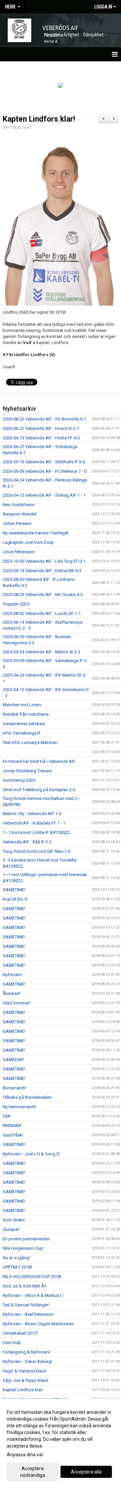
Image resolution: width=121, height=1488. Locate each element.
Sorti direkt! (14, 1219)
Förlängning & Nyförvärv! (26, 1352)
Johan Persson (17, 523)
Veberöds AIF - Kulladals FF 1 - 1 (34, 823)
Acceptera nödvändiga (32, 1472)
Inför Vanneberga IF (22, 733)
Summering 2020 (19, 780)
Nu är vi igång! (16, 1257)
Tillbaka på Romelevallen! (27, 1097)
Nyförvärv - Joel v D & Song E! (31, 1153)
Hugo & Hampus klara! (24, 1370)
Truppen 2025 (16, 604)
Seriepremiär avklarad (24, 723)
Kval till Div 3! (15, 899)
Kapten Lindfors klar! (39, 119)
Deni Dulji (12, 1342)
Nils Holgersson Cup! (23, 1248)
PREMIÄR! (12, 1125)
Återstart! (12, 993)
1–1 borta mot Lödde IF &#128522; (37, 832)
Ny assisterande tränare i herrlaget (36, 532)
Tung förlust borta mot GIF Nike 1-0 (36, 851)
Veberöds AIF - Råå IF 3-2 (27, 841)
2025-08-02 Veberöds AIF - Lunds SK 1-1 (42, 613)
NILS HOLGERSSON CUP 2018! (32, 1276)
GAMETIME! (14, 889)
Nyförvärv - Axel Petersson (28, 1314)
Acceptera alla (86, 1472)
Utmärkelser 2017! (20, 1333)
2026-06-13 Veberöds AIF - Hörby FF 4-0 (41, 437)
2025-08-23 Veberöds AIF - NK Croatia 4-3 (43, 594)
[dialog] (60, 1443)
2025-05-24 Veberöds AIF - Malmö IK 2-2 (41, 651)
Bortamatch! (14, 1087)
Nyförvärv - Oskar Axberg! (27, 1361)
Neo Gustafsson (19, 504)
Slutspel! (11, 1229)
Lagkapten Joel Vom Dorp (28, 542)
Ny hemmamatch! (19, 1106)
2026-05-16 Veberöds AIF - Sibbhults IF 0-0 (44, 461)
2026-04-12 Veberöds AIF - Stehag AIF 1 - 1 (44, 495)
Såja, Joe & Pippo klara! (25, 1380)
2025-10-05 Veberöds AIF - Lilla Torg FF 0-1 (44, 561)
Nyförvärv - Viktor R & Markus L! (33, 1295)
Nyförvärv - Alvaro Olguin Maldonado (38, 1323)
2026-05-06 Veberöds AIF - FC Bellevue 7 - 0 (44, 471)
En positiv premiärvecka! (26, 1238)
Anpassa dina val (25, 1454)
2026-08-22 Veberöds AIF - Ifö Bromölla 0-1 (44, 419)
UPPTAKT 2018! (17, 1267)
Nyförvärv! (12, 974)
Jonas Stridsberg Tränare (27, 770)
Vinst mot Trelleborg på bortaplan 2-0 (39, 789)
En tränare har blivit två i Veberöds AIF (39, 761)
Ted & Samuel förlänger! (26, 1304)
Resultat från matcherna (26, 714)
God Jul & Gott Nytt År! (24, 1286)
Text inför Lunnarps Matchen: (30, 742)
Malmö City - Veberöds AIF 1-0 (32, 813)
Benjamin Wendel (19, 514)
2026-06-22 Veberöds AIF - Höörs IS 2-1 (41, 428)
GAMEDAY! (13, 1059)
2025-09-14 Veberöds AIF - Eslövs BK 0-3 (42, 570)
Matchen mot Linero (22, 704)
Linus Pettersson (19, 551)
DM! (6, 1116)
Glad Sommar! (16, 1002)
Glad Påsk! (13, 1135)
